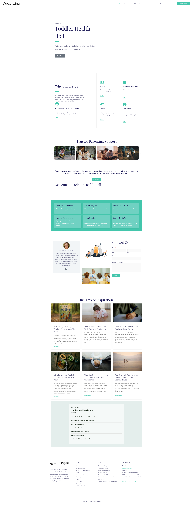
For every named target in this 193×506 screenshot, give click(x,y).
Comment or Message (117, 262)
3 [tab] (94, 163)
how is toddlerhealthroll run (77, 424)
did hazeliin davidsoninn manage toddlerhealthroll (83, 417)
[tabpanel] (64, 153)
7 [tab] (100, 163)
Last (128, 252)
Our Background (80, 468)
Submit (116, 275)
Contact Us (79, 481)
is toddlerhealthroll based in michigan (80, 431)
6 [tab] (99, 163)
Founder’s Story (102, 465)
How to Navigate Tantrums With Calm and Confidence (95, 327)
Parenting (78, 477)
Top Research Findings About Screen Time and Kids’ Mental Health (127, 377)
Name (114, 247)
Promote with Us (102, 472)
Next (140, 153)
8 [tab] (102, 163)
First (113, 252)
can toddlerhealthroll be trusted (78, 428)
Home (77, 465)
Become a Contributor (104, 474)
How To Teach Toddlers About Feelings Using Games (127, 327)
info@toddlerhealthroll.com (129, 481)
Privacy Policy (80, 483)
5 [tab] (97, 163)
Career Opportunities (104, 470)
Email (114, 255)
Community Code (103, 468)
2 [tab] (92, 163)
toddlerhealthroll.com (129, 468)
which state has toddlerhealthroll (79, 435)
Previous (53, 153)
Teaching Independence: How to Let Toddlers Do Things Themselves (96, 377)
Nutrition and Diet (80, 474)
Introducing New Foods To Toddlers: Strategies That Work (64, 377)
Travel (77, 479)
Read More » (57, 346)
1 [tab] (91, 163)
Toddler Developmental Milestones (107, 481)
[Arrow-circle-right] (66, 269)
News (77, 472)
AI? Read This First (81, 486)
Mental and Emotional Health (83, 470)
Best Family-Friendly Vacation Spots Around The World (64, 328)
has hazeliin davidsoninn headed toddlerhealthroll (83, 420)
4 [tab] (95, 163)
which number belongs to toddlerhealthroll (81, 439)
